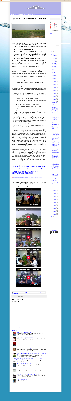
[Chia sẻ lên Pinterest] (22, 296)
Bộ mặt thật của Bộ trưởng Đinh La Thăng (24, 348)
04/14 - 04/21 (54, 193)
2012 (52, 216)
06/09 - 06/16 (54, 95)
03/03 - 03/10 (54, 202)
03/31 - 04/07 (54, 196)
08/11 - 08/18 (54, 81)
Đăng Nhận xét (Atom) (18, 327)
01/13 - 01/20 (54, 213)
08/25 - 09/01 (54, 78)
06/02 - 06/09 (54, 96)
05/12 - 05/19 (54, 101)
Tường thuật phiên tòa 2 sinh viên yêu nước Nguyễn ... (55, 145)
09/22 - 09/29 (54, 72)
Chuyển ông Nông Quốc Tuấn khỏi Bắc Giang (24, 363)
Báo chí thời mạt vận (55, 102)
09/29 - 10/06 (54, 70)
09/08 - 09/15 (54, 75)
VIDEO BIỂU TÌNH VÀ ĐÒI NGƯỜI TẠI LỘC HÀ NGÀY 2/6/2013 (28, 374)
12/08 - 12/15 (54, 58)
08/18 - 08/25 (54, 79)
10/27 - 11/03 (54, 67)
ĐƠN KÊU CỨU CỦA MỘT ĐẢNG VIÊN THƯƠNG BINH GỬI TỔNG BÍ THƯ (28, 169)
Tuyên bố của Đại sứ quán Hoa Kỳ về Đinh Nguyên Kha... (55, 108)
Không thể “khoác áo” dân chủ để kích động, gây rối (55, 118)
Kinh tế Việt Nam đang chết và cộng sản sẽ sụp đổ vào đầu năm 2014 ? (28, 342)
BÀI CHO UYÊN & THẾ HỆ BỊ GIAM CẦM (55, 105)
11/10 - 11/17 (54, 64)
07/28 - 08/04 (54, 84)
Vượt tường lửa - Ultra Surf (19, 14)
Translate (57, 20)
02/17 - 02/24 (54, 205)
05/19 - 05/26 (54, 99)
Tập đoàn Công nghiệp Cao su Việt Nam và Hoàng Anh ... (55, 153)
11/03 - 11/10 (54, 66)
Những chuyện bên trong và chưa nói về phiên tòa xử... (55, 134)
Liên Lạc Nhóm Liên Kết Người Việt (29, 14)
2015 (52, 51)
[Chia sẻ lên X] (20, 296)
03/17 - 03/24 (54, 199)
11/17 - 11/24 (54, 63)
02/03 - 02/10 (54, 208)
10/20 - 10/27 (54, 69)
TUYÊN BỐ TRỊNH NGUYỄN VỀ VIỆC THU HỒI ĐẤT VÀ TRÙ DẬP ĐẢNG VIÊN (28, 166)
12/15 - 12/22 (54, 57)
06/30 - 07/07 (54, 90)
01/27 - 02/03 (54, 210)
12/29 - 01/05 (54, 55)
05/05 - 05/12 (54, 188)
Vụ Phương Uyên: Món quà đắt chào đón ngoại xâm (55, 115)
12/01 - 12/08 (54, 60)
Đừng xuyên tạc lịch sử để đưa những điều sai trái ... (55, 127)
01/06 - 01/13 (54, 214)
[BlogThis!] (19, 296)
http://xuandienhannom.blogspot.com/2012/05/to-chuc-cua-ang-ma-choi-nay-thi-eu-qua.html (27, 177)
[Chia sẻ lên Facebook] (21, 296)
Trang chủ (12, 14)
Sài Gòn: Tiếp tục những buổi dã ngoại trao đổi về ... (55, 161)
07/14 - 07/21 (54, 87)
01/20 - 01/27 (54, 211)
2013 (52, 54)
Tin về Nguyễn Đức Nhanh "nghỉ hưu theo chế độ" (25, 337)
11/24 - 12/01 (54, 61)
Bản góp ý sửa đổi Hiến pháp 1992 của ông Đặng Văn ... (55, 142)
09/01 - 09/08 (54, 76)
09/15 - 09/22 (54, 73)
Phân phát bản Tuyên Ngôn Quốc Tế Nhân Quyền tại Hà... (55, 164)
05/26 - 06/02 (54, 98)
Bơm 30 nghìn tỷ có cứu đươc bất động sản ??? (55, 121)
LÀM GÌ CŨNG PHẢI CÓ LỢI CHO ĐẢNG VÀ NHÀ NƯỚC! (55, 167)
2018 (52, 49)
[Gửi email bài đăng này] (18, 296)
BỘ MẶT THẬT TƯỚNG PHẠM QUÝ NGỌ (24, 332)
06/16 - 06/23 (54, 93)
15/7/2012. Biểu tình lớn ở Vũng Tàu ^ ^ (23, 379)
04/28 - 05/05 (54, 190)
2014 (52, 52)
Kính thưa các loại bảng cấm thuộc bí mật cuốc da (55, 111)
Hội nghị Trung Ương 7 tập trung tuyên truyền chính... (55, 177)
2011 (52, 218)
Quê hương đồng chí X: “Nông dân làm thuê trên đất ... (55, 186)
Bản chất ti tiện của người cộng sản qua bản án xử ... (55, 131)
